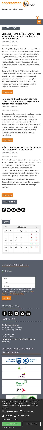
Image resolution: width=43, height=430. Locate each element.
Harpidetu (6, 298)
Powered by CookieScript (8, 427)
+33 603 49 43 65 (8, 337)
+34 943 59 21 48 (8, 334)
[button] (11, 411)
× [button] (41, 400)
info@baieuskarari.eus (9, 339)
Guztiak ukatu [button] (31, 424)
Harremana (6, 341)
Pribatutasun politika (17, 294)
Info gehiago (7, 92)
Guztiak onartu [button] (12, 424)
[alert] (21, 414)
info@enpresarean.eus (27, 339)
